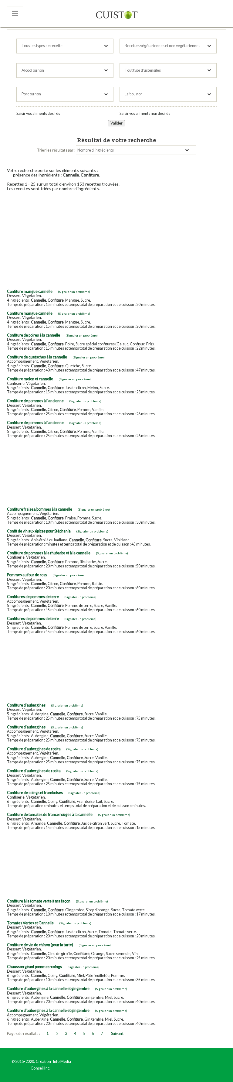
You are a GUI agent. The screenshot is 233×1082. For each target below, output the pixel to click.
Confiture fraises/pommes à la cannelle (39, 509)
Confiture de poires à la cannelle (33, 335)
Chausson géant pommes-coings (34, 966)
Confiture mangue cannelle (29, 291)
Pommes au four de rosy (27, 575)
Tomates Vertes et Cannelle (30, 923)
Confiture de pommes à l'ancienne (35, 401)
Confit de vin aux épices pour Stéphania (39, 531)
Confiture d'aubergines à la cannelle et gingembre (48, 988)
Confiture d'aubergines (26, 705)
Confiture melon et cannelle (30, 379)
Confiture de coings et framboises (35, 792)
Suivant (117, 1033)
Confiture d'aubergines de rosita (34, 749)
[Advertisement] (116, 238)
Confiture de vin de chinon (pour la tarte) (40, 945)
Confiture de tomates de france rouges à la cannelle (50, 814)
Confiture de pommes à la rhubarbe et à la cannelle (48, 553)
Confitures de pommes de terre (33, 596)
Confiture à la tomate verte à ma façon (38, 901)
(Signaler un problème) (74, 291)
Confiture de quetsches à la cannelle (37, 357)
